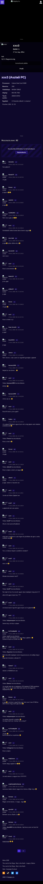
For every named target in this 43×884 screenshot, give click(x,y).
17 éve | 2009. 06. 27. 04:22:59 (16, 396)
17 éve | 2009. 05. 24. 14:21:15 (16, 761)
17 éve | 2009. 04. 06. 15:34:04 (16, 812)
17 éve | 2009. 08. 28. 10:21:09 (16, 279)
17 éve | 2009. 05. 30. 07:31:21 (16, 668)
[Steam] (8, 873)
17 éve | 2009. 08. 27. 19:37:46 (16, 291)
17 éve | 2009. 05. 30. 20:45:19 (16, 605)
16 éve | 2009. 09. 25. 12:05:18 (16, 215)
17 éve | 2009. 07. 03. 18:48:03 (16, 380)
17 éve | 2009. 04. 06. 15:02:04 (16, 839)
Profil (21, 69)
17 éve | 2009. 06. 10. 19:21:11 (15, 451)
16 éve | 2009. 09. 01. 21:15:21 (16, 253)
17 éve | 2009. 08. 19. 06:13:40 (16, 329)
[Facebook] (17, 873)
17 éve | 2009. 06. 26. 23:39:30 (16, 409)
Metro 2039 (5, 860)
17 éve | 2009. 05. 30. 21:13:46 (16, 534)
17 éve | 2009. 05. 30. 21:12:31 (16, 548)
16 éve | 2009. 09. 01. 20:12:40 (16, 266)
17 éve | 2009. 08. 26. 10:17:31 (16, 317)
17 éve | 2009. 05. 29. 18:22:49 (16, 681)
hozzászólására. (17, 827)
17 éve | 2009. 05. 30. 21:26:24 (16, 505)
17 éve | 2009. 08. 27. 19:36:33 (16, 304)
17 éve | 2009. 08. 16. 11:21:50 (15, 342)
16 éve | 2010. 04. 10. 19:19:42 (16, 190)
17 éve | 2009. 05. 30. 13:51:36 (16, 649)
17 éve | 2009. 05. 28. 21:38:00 (16, 714)
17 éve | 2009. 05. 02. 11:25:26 (15, 786)
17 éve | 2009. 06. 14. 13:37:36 (16, 436)
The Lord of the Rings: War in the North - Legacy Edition (18, 863)
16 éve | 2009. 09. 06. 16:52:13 (16, 240)
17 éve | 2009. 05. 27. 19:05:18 (16, 731)
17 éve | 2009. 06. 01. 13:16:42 (16, 480)
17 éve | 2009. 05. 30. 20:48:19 (16, 586)
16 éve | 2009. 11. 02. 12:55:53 (15, 202)
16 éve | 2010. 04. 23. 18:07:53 (16, 177)
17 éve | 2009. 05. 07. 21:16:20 (16, 774)
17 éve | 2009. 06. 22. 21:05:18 (16, 421)
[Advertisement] (21, 23)
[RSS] (3, 873)
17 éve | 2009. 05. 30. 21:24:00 (16, 518)
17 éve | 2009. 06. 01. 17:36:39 (16, 464)
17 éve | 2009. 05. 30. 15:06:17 (16, 633)
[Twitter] (12, 873)
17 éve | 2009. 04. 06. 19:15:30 (16, 799)
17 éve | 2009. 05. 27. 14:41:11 (15, 745)
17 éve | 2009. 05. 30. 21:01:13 (16, 561)
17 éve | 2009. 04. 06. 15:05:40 (16, 824)
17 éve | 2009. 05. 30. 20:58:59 (16, 573)
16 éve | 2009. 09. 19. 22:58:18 (16, 228)
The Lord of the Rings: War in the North (13, 866)
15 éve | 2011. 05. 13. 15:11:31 (15, 164)
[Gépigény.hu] (21, 2)
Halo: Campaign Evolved (9, 869)
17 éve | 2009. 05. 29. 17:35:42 (16, 699)
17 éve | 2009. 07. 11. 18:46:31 (15, 368)
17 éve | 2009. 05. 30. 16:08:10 (16, 618)
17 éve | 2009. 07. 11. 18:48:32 (15, 355)
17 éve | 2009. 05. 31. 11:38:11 (15, 493)
